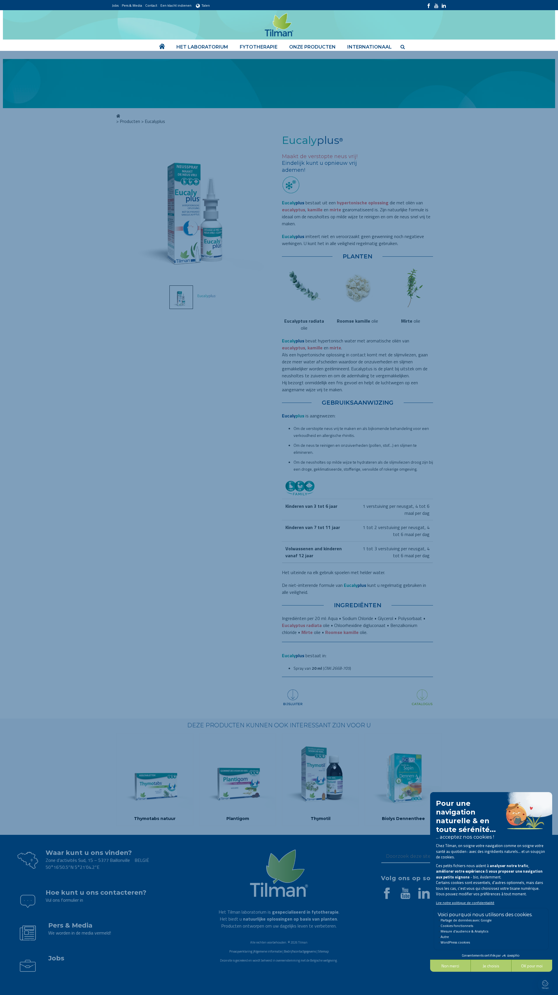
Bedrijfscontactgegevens (300, 951)
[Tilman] (279, 23)
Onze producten (312, 47)
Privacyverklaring (240, 951)
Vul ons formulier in (64, 899)
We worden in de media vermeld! (79, 932)
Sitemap (323, 951)
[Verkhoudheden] (291, 197)
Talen (205, 5)
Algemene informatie (268, 951)
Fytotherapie (259, 47)
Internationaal (369, 47)
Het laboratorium (202, 47)
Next (266, 209)
